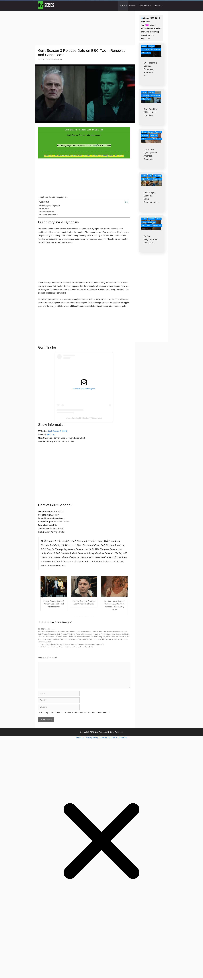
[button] (126, 596)
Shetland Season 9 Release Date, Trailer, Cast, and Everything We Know (114, 604)
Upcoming (158, 5)
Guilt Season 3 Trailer (65, 634)
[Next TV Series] (46, 5)
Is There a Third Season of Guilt (86, 634)
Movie (158, 219)
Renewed (123, 5)
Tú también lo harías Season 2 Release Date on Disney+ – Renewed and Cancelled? (72, 644)
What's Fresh (155, 49)
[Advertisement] (85, 28)
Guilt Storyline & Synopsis (50, 206)
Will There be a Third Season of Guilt (103, 639)
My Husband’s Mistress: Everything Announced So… (150, 69)
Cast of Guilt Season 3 (49, 215)
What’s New (144, 5)
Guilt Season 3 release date (91, 631)
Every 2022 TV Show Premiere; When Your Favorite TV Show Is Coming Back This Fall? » (84, 156)
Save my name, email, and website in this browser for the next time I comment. (75, 712)
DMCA (114, 737)
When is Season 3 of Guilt (66, 637)
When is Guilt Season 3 (46, 637)
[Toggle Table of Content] (125, 202)
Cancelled (133, 5)
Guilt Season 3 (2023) (57, 431)
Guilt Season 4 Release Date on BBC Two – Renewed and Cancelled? (67, 647)
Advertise (123, 737)
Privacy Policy (92, 737)
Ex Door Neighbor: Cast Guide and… (151, 239)
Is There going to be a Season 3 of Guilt (114, 634)
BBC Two (51, 434)
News (144, 222)
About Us (80, 737)
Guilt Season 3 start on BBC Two (115, 631)
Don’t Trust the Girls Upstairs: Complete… (150, 112)
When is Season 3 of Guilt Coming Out (91, 637)
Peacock (158, 132)
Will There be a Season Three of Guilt (75, 639)
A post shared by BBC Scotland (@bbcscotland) (84, 418)
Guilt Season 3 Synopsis (47, 634)
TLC (150, 176)
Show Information (47, 212)
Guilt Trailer (44, 209)
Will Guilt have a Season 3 (116, 637)
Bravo (144, 132)
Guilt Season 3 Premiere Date (69, 631)
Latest (144, 46)
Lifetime (151, 46)
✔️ (96, 145)
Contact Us (105, 737)
